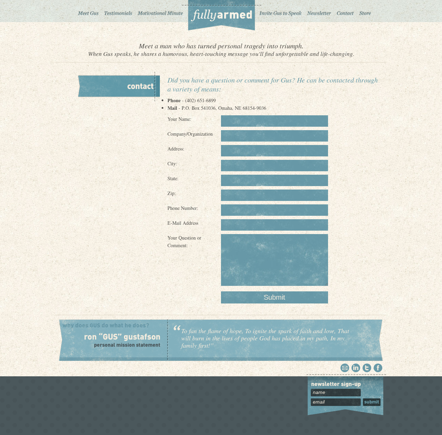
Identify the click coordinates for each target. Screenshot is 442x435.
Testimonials (118, 11)
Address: (175, 148)
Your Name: (179, 119)
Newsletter (319, 11)
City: (172, 163)
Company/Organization (190, 133)
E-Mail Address (182, 223)
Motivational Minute (159, 11)
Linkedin (356, 368)
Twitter (367, 368)
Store (365, 11)
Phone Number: (182, 208)
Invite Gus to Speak (281, 11)
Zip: (171, 193)
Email (344, 368)
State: (173, 178)
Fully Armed (221, 16)
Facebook (378, 368)
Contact (345, 11)
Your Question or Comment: (184, 241)
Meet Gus (88, 11)
